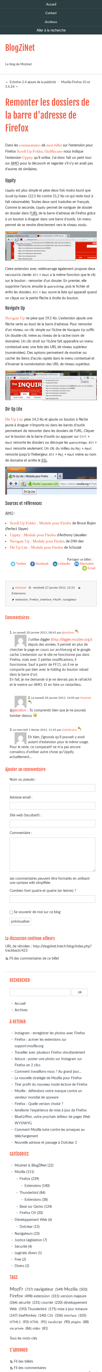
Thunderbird (29, 1193)
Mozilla (20, 1172)
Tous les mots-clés (23, 1338)
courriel (47, 1303)
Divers (19, 1266)
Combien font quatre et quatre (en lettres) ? (43, 891)
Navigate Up (15, 317)
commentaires (30, 144)
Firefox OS (28, 1213)
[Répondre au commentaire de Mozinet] (30, 703)
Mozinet (20, 587)
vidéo (36, 1328)
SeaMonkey (27, 1315)
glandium (68, 632)
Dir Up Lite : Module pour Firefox (36, 547)
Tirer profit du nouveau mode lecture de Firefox (51, 1084)
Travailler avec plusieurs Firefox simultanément (50, 1052)
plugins (76, 1322)
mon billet (54, 144)
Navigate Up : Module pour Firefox (37, 540)
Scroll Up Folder (30, 151)
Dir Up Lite (14, 419)
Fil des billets (23, 1361)
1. (11, 632)
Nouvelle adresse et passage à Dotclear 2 (46, 1142)
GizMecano (54, 151)
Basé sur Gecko (31, 1206)
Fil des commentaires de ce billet (34, 958)
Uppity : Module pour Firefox (33, 534)
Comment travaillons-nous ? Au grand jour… (48, 1071)
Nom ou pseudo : (23, 779)
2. (29, 697)
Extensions (19, 593)
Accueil (20, 1003)
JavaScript (55, 1322)
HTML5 (15, 1322)
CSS (50, 1315)
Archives (21, 1010)
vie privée (17, 1328)
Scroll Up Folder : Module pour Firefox (40, 522)
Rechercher (20, 980)
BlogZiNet (20, 48)
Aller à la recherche (51, 30)
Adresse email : (21, 797)
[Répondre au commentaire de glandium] (77, 632)
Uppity (27, 157)
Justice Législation (28, 1240)
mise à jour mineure (72, 1309)
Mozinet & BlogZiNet (31, 1165)
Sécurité (21, 1246)
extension (21, 599)
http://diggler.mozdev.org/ (71, 639)
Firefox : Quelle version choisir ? (39, 1104)
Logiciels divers (26, 1253)
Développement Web (31, 1220)
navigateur (69, 599)
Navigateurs (24, 1234)
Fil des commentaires (30, 1368)
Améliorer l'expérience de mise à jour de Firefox (51, 1110)
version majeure (73, 1296)
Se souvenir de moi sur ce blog (37, 912)
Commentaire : (21, 833)
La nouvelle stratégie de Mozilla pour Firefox (48, 1078)
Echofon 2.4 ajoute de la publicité (32, 82)
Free (18, 1259)
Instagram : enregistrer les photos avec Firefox (50, 1033)
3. (11, 729)
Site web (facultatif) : (26, 815)
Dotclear (26, 1227)
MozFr (57, 599)
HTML (34, 1322)
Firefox (34, 599)
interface (45, 599)
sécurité (24, 1303)
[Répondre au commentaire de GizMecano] (79, 729)
